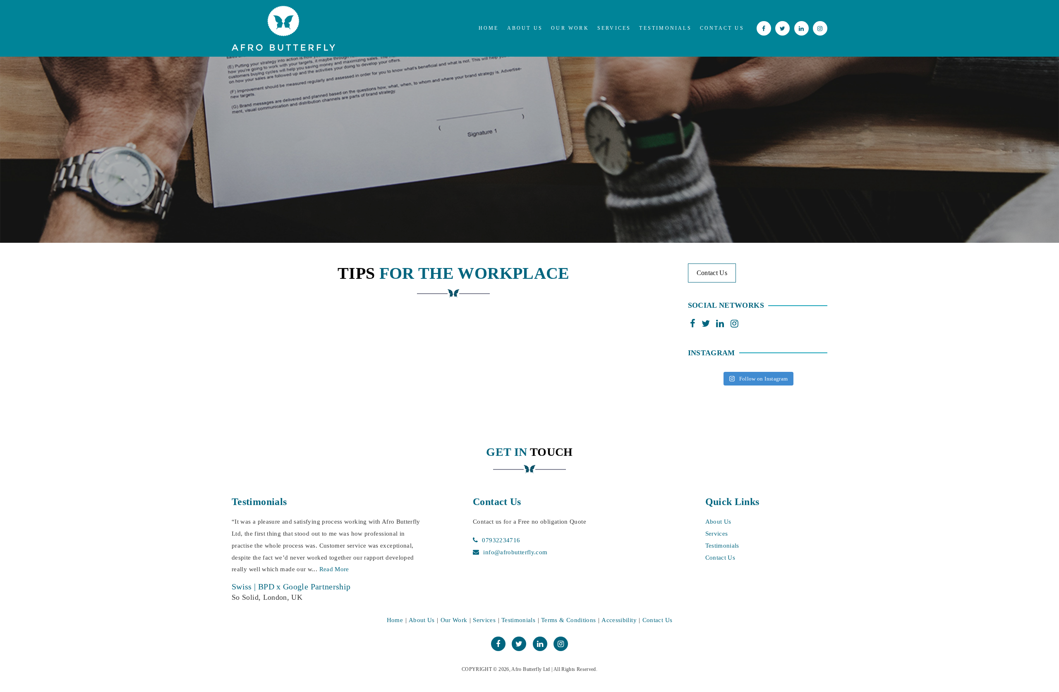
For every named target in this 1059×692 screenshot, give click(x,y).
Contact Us (722, 28)
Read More (342, 569)
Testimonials (665, 28)
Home (489, 28)
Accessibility (619, 620)
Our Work (570, 28)
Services (614, 28)
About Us (525, 28)
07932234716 (501, 540)
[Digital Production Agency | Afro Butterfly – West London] (283, 28)
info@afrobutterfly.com (515, 552)
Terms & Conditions (568, 620)
